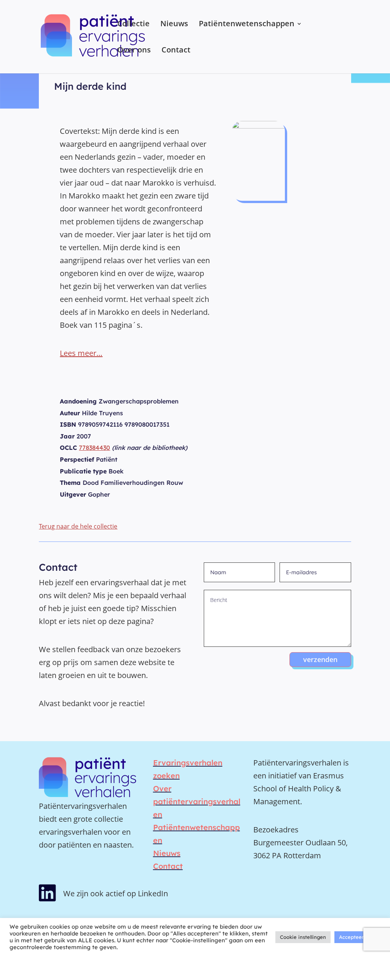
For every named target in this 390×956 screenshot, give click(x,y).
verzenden (320, 659)
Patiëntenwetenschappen (246, 25)
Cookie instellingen (303, 937)
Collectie (133, 25)
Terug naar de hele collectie (78, 526)
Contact (175, 51)
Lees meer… (81, 353)
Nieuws (174, 25)
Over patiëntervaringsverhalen (196, 801)
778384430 (94, 447)
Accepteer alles (357, 937)
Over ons (134, 51)
